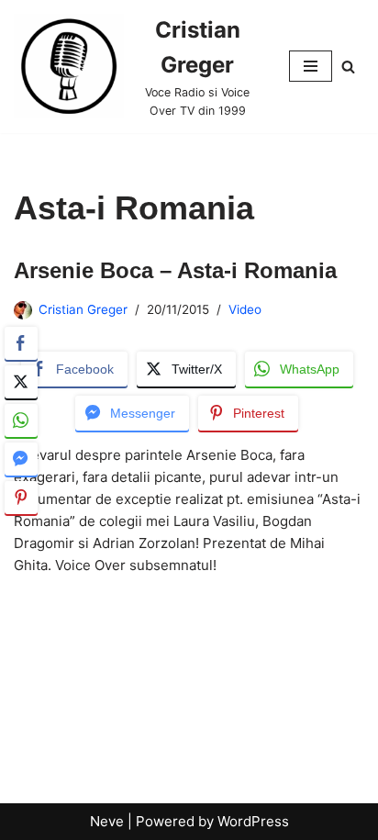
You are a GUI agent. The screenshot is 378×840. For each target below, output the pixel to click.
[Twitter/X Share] (21, 381)
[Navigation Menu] (310, 66)
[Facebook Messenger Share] (21, 459)
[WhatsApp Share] (21, 420)
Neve (107, 821)
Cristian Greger (83, 309)
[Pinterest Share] (21, 497)
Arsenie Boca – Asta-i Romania (175, 270)
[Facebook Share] (21, 343)
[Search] (348, 66)
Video (244, 309)
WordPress (253, 821)
